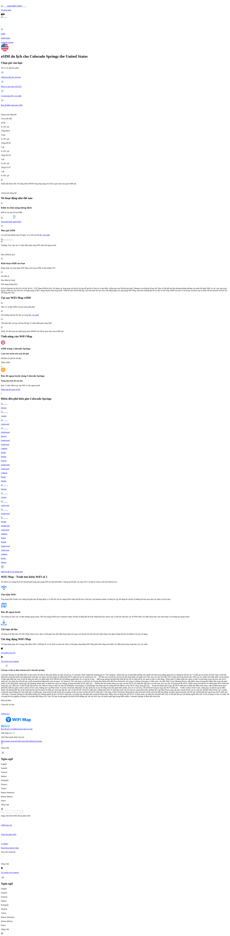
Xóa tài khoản (36, 741)
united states (5, 38)
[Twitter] (2, 727)
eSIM (3, 34)
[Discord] (5, 727)
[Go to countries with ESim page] (7, 239)
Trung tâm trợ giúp (25, 729)
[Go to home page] (9, 4)
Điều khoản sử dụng (8, 741)
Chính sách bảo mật (23, 741)
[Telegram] (8, 727)
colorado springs (7, 42)
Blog (16, 729)
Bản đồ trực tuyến (8, 729)
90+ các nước (45, 235)
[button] (115, 745)
